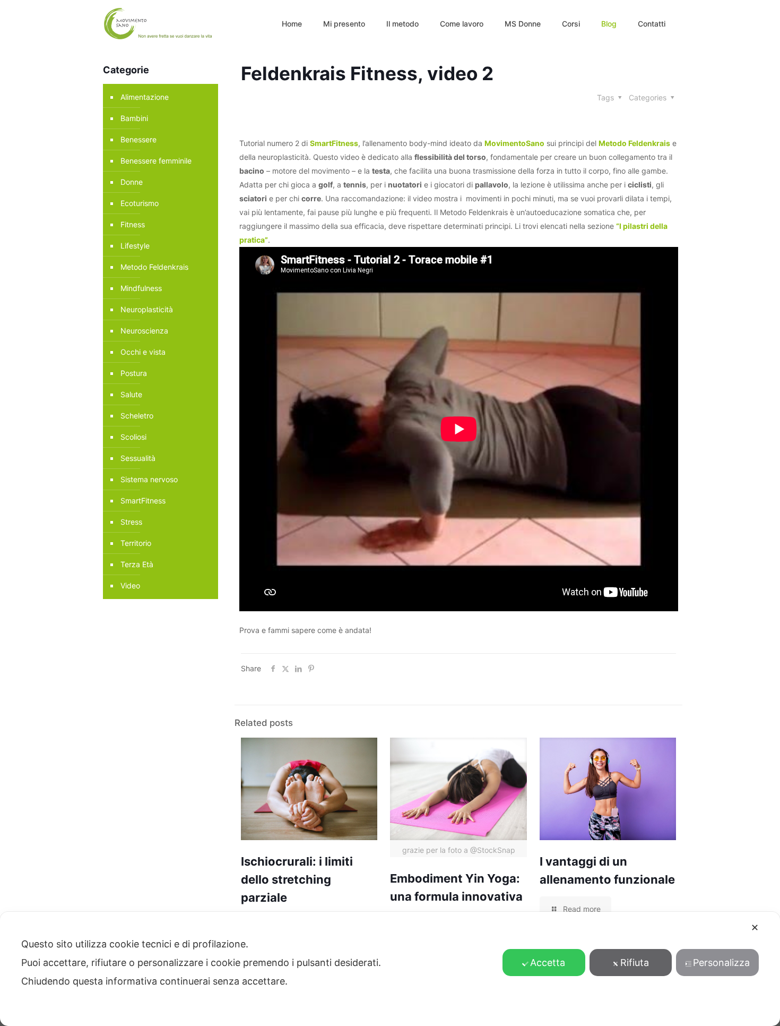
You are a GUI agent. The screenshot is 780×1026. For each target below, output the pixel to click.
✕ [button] (755, 927)
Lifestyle (135, 245)
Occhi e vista (143, 351)
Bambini (134, 118)
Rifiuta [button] (634, 962)
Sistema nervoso (149, 479)
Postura (133, 373)
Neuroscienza (144, 330)
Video (130, 585)
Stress (131, 521)
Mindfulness (141, 288)
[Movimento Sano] (159, 24)
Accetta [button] (547, 962)
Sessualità (137, 458)
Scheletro (136, 415)
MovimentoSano (514, 143)
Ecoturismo (139, 203)
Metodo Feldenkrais (634, 143)
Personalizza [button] (721, 962)
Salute (131, 394)
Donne (131, 181)
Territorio (135, 543)
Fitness (132, 224)
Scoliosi (133, 436)
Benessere (138, 139)
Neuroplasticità (146, 309)
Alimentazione (144, 96)
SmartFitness (334, 143)
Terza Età (136, 564)
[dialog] (390, 969)
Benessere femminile (156, 160)
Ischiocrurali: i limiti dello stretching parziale (297, 879)
